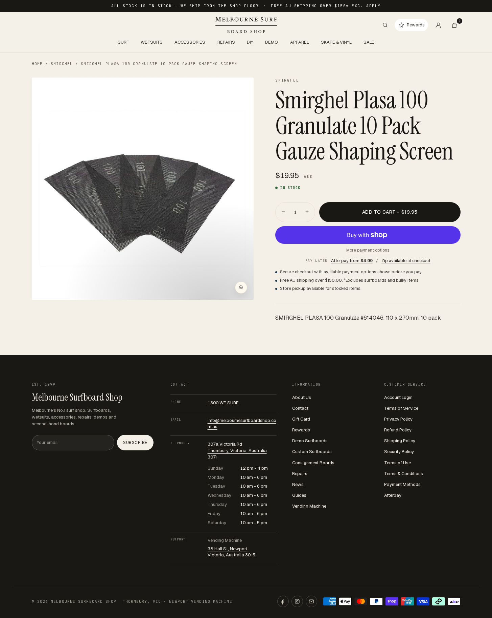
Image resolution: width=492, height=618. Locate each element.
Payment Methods (402, 484)
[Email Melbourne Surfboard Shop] (311, 601)
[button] (143, 189)
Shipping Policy (399, 441)
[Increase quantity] (307, 212)
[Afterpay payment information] (438, 601)
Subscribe (135, 442)
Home (37, 63)
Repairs (299, 473)
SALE (369, 42)
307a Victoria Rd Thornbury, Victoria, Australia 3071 (237, 450)
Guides (299, 495)
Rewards (301, 430)
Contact (300, 408)
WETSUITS (152, 42)
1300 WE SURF (223, 403)
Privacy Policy (398, 419)
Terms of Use (397, 463)
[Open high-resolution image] (241, 287)
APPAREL (299, 42)
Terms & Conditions (403, 473)
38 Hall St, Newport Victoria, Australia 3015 (231, 552)
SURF (123, 42)
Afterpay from (352, 260)
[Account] (438, 25)
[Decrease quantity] (283, 212)
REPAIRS (226, 42)
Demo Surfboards (310, 441)
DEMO (271, 42)
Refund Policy (398, 430)
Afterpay (392, 495)
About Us (301, 397)
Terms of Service (401, 408)
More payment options (367, 250)
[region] (143, 189)
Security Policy (399, 451)
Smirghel (62, 63)
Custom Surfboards (312, 451)
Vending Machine (309, 506)
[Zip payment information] (454, 601)
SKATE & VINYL (336, 42)
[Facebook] (283, 601)
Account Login (398, 397)
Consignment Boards (313, 463)
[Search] (385, 25)
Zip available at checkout (405, 260)
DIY (250, 42)
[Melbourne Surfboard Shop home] (246, 25)
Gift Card (301, 419)
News (298, 484)
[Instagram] (297, 601)
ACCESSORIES (189, 42)
